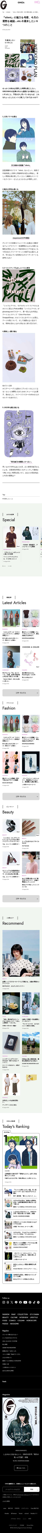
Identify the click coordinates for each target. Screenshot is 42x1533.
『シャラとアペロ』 (9, 306)
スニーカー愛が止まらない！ (10, 1334)
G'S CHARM (34, 1314)
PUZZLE (5, 1324)
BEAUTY (5, 1317)
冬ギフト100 (7, 386)
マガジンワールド (13, 1525)
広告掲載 (22, 1525)
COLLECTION (23, 1314)
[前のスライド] (4, 566)
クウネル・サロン (16, 1519)
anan (4, 1508)
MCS (29, 1519)
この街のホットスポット (9, 1367)
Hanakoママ (34, 1513)
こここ (24, 1519)
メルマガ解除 (6, 1501)
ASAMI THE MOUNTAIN (9, 1347)
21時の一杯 (5, 1364)
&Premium (14, 1513)
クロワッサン (25, 1508)
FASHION (5, 1314)
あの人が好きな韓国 (7, 1370)
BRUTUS (10, 1508)
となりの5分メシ (7, 1357)
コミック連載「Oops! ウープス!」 (11, 1354)
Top (3, 12)
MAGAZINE (14, 1324)
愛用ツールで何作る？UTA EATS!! (11, 1361)
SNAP (13, 1314)
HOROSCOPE (31, 1320)
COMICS (12, 1320)
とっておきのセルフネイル (9, 1338)
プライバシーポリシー (23, 1494)
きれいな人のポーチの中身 (9, 1341)
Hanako (7, 1513)
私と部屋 (4, 1344)
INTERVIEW (23, 1317)
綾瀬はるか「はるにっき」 (9, 1351)
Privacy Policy (30, 1525)
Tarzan (20, 1513)
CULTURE (14, 1317)
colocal (26, 1513)
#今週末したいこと (7, 499)
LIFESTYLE (34, 1317)
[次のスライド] (7, 566)
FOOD (4, 1320)
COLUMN (21, 1320)
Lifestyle (8, 12)
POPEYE (17, 1508)
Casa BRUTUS (35, 1508)
